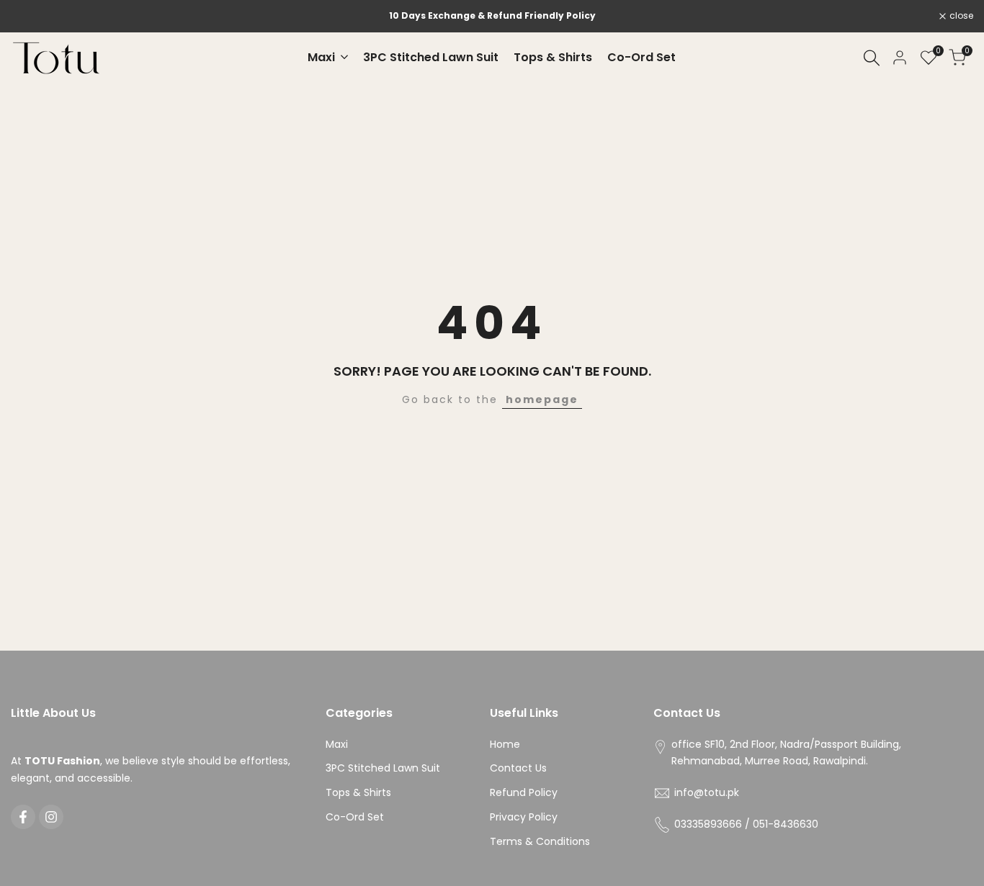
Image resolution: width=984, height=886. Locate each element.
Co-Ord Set (355, 817)
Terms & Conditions (540, 841)
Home (505, 744)
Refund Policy (524, 792)
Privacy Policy (524, 817)
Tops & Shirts (358, 792)
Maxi (337, 744)
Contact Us (518, 768)
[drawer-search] (872, 58)
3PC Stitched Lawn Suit (383, 768)
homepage (542, 399)
